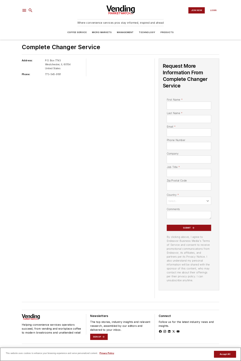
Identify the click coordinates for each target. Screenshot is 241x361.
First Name (175, 99)
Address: (27, 60)
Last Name (175, 113)
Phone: (26, 74)
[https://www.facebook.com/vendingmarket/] (160, 331)
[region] (120, 354)
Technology (147, 32)
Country (173, 194)
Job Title (173, 167)
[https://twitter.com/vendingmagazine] (173, 331)
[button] (24, 10)
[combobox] (189, 201)
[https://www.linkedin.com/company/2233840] (169, 331)
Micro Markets (102, 32)
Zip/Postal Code (177, 180)
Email (171, 126)
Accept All (225, 354)
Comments (173, 209)
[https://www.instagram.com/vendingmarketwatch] (164, 331)
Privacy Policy (107, 353)
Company (173, 153)
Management (125, 32)
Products (167, 32)
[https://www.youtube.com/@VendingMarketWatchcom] (178, 331)
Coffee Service (77, 32)
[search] (30, 10)
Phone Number (176, 140)
